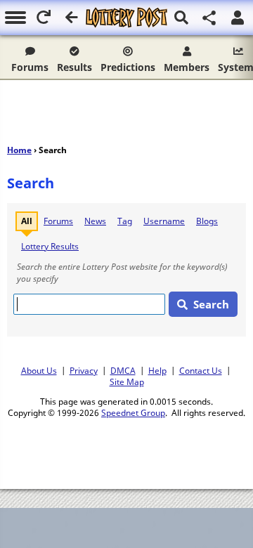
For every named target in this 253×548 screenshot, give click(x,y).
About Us (39, 370)
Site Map (127, 381)
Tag (124, 221)
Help (157, 370)
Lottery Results (50, 246)
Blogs (207, 221)
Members (186, 67)
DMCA (123, 370)
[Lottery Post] (126, 17)
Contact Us (200, 370)
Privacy (84, 370)
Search (211, 304)
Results (74, 67)
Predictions (127, 67)
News (95, 221)
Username (164, 221)
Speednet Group (133, 412)
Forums (29, 67)
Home (19, 150)
